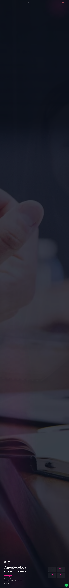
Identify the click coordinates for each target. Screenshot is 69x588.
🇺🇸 (63, 2)
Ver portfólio (6, 583)
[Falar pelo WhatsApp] (66, 585)
